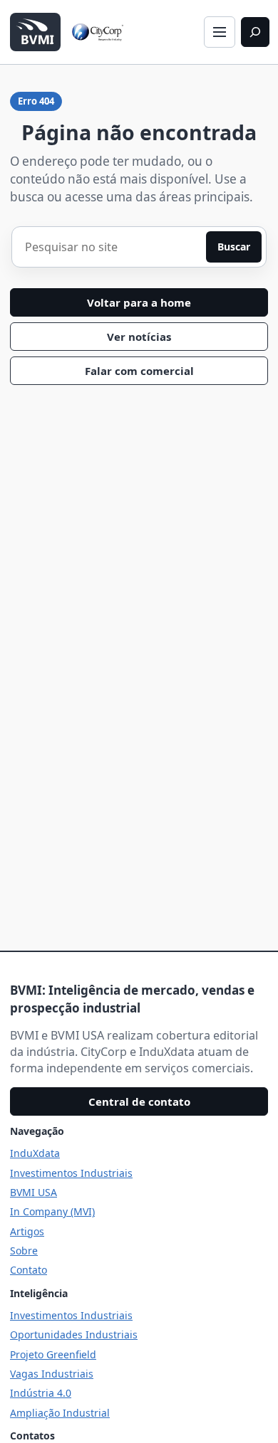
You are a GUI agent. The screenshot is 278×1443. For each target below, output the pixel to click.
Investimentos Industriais (71, 1173)
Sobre (24, 1250)
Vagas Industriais (51, 1373)
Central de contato (139, 1101)
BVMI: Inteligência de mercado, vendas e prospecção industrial (132, 999)
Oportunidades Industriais (74, 1334)
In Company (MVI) (52, 1211)
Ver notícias (139, 336)
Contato (28, 1269)
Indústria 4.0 (40, 1393)
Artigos (27, 1231)
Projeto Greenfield (53, 1354)
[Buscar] (255, 32)
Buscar (233, 246)
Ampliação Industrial (60, 1413)
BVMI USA (33, 1192)
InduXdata (35, 1153)
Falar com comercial (139, 371)
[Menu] (219, 32)
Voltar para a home (139, 302)
